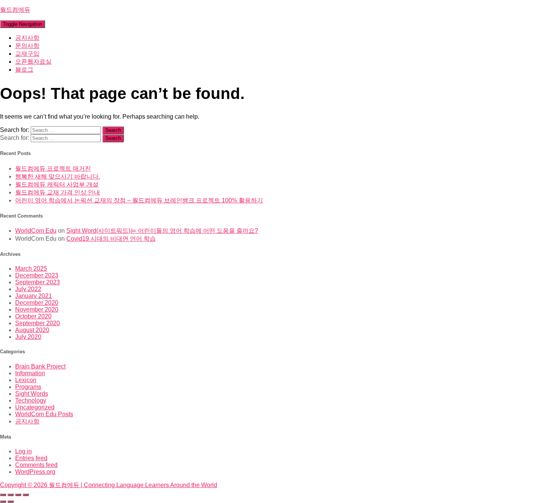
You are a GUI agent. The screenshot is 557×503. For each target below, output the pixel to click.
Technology (30, 400)
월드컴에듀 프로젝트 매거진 (53, 168)
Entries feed (31, 458)
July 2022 (28, 289)
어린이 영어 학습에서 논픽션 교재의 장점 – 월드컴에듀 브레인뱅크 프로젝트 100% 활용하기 (139, 200)
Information (30, 373)
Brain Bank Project (40, 366)
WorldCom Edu (35, 230)
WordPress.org (35, 472)
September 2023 (37, 282)
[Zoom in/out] (3, 495)
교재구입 (27, 53)
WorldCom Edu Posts (44, 414)
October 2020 (33, 316)
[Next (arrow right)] (11, 501)
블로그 (24, 69)
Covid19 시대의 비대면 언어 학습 (111, 238)
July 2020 (28, 337)
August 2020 (32, 330)
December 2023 (36, 275)
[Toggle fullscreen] (11, 495)
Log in (23, 451)
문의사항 (27, 45)
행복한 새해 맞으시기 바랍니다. (57, 176)
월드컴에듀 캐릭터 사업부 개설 (57, 184)
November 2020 (36, 309)
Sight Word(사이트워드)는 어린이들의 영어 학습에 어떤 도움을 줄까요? (162, 230)
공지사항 (27, 37)
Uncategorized (35, 407)
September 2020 (37, 323)
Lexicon (25, 380)
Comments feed (36, 465)
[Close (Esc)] (26, 495)
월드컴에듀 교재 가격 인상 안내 (57, 192)
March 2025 (31, 268)
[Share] (18, 495)
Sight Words (31, 393)
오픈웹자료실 (33, 61)
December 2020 (36, 302)
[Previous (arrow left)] (3, 501)
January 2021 (33, 296)
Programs (28, 387)
